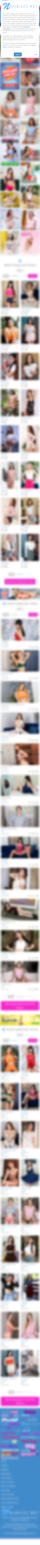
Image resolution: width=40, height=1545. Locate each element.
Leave (35, 54)
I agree (17, 54)
